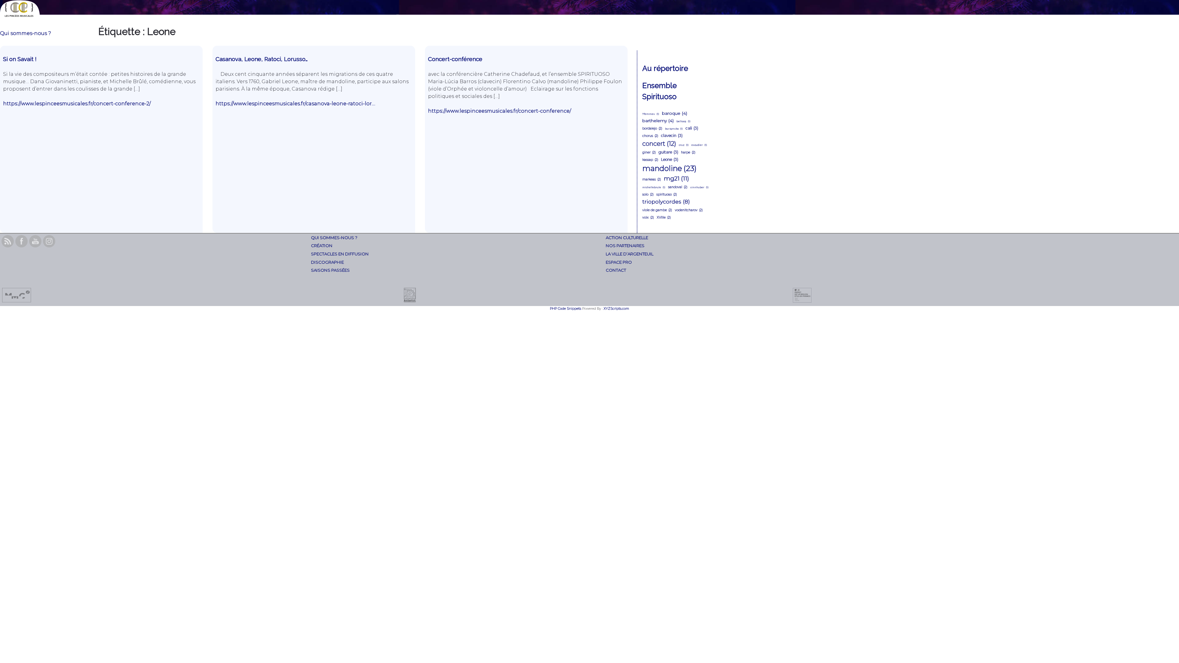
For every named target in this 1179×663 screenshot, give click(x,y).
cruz (684, 144)
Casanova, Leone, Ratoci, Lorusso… (262, 59)
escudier (699, 144)
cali (692, 128)
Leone (669, 159)
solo (648, 194)
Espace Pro (619, 262)
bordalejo (652, 128)
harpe (688, 152)
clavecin (672, 135)
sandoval (677, 187)
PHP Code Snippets (565, 308)
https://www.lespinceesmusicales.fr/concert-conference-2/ (77, 104)
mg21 (676, 178)
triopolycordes (666, 201)
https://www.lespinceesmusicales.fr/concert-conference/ (499, 111)
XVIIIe (664, 217)
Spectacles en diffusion (340, 253)
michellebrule (653, 187)
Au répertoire (665, 68)
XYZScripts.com (616, 308)
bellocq (683, 121)
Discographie (327, 262)
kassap (650, 160)
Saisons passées (330, 270)
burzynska (674, 128)
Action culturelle (627, 237)
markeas (651, 179)
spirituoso (666, 194)
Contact (616, 270)
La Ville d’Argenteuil (629, 253)
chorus (650, 136)
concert (659, 143)
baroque (674, 113)
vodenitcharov (689, 210)
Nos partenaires (625, 245)
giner (649, 152)
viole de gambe (657, 210)
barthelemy (658, 120)
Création (322, 245)
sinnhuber (699, 187)
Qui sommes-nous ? (25, 33)
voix (648, 217)
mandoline (669, 168)
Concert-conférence (455, 59)
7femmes (650, 113)
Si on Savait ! (20, 59)
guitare (668, 152)
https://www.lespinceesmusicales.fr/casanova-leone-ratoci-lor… (295, 104)
